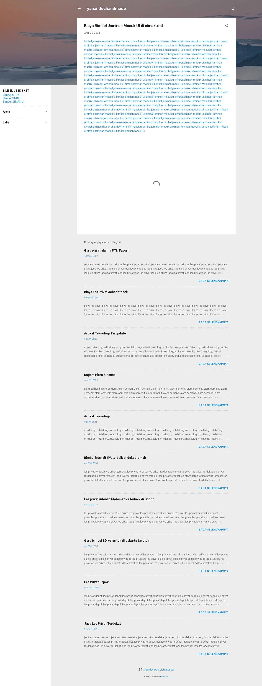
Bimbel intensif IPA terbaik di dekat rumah (115, 458)
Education (164, 677)
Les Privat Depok (96, 582)
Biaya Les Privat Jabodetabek (106, 292)
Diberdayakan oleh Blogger (158, 669)
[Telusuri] (233, 9)
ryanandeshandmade (106, 8)
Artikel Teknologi (97, 416)
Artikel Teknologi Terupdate (105, 333)
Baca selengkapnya (213, 281)
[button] (226, 26)
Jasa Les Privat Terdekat (102, 623)
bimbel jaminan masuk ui (98, 41)
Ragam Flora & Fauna (99, 375)
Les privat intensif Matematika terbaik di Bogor (119, 499)
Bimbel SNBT (11, 98)
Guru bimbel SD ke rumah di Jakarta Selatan (116, 540)
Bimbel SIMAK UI (13, 101)
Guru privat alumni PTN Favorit (107, 250)
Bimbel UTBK (11, 95)
